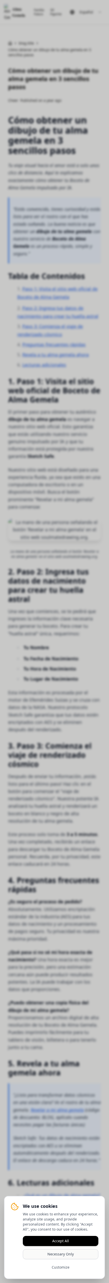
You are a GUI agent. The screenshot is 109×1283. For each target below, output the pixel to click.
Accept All (60, 1240)
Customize (60, 1267)
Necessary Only (60, 1254)
